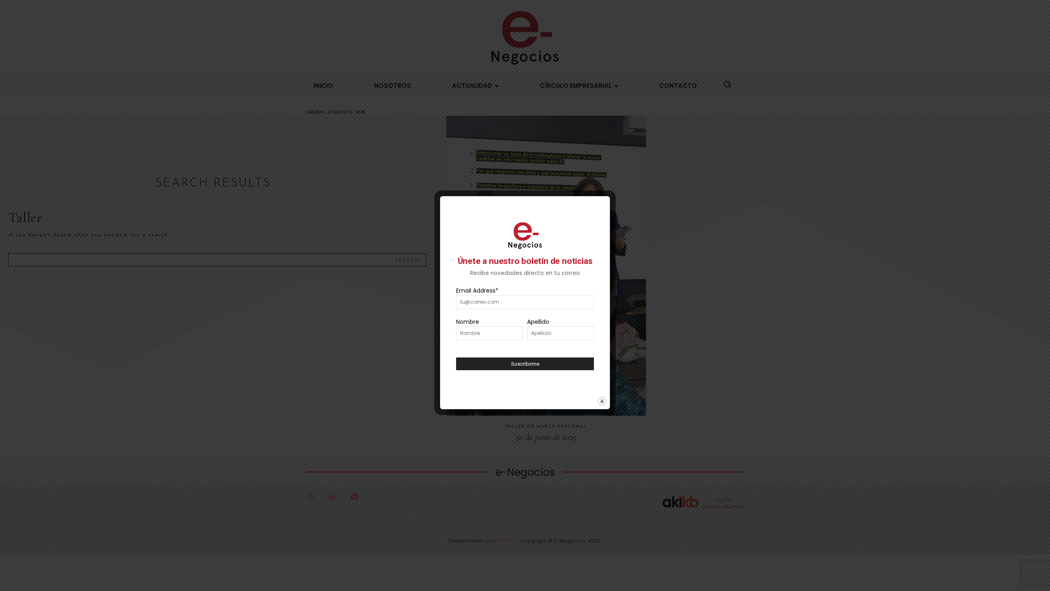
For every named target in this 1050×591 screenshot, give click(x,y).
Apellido (538, 322)
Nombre (467, 322)
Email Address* (477, 290)
